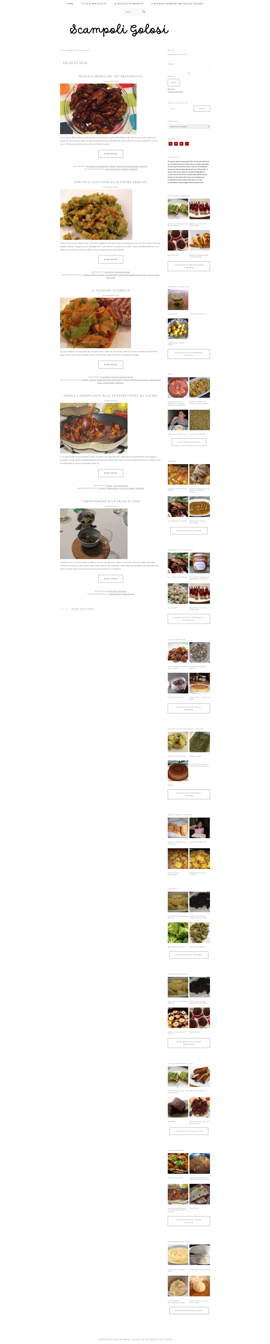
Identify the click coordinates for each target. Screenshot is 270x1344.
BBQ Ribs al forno (197, 1091)
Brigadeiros (173, 255)
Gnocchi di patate (197, 434)
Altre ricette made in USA (188, 1131)
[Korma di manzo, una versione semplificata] (199, 1163)
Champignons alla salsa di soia (110, 501)
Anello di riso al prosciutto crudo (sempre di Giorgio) (176, 403)
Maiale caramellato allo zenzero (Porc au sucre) (111, 395)
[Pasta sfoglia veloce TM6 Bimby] (199, 1296)
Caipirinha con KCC (198, 314)
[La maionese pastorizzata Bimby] (178, 1296)
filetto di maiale (127, 488)
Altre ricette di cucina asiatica (188, 1221)
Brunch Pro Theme (161, 1339)
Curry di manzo (175, 1178)
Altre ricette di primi (188, 442)
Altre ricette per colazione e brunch (189, 266)
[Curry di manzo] (178, 1163)
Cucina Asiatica (120, 485)
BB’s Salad (172, 608)
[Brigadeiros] (178, 250)
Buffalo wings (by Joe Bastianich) (110, 76)
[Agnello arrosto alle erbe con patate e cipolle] (199, 474)
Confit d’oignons (176, 697)
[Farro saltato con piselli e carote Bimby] (199, 387)
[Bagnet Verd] (199, 742)
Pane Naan (194, 1208)
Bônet (170, 785)
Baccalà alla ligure (177, 756)
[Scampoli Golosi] (135, 37)
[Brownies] (178, 1107)
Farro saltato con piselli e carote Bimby (199, 402)
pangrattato (111, 275)
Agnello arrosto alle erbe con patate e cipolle (199, 490)
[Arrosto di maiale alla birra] (199, 506)
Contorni (109, 272)
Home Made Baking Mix (199, 1269)
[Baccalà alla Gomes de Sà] (178, 1018)
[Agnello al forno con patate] (178, 474)
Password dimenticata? (175, 91)
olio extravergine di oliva (135, 380)
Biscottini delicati (198, 842)
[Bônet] (178, 771)
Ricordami (171, 76)
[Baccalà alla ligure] (178, 742)
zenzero (140, 488)
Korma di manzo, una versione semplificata (199, 1178)
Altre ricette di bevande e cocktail (189, 354)
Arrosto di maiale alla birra (197, 521)
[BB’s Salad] (178, 593)
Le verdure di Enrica (110, 290)
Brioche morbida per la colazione (198, 256)
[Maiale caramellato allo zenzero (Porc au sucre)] (178, 1194)
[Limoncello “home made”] (178, 328)
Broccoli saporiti (197, 947)
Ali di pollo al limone (177, 521)
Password (171, 64)
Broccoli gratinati (176, 947)
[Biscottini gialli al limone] (199, 858)
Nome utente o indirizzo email (178, 54)
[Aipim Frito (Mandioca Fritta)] (178, 902)
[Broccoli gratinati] (178, 932)
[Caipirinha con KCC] (199, 299)
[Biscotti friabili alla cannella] (178, 828)
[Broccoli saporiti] (199, 932)
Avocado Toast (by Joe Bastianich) (178, 224)
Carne (113, 166)
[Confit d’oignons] (178, 683)
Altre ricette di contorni (188, 955)
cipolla (86, 275)
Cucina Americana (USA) (127, 166)
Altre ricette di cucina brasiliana (188, 1043)
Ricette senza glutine (122, 377)
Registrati (171, 89)
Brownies (172, 1121)
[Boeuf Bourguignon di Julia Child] (178, 652)
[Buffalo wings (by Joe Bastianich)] (199, 1107)
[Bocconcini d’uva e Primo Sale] (199, 218)
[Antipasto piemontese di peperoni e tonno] (199, 563)
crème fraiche (98, 275)
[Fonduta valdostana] (178, 420)
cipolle (102, 488)
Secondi (144, 166)
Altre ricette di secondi (189, 530)
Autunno (112, 591)
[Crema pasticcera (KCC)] (178, 1264)
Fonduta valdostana (177, 434)
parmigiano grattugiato (130, 275)
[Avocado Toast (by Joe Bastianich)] (178, 218)
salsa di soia (153, 275)
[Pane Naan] (199, 1194)
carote (85, 380)
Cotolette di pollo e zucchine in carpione (199, 765)
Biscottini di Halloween (173, 873)
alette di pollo (112, 169)
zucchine (110, 277)
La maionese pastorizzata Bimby (176, 1301)
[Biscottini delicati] (199, 828)
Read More (110, 154)
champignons (115, 594)
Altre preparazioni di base (189, 1310)
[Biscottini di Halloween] (178, 858)
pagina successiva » (83, 609)
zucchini (119, 383)
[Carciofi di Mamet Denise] (199, 652)
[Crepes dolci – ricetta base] (199, 683)
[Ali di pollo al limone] (178, 506)
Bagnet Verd (195, 756)
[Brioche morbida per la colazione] (199, 250)
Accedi (173, 82)
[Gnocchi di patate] (199, 420)
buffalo (125, 169)
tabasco (133, 169)
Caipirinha (172, 314)
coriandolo (112, 488)
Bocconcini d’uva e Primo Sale (198, 224)
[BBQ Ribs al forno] (199, 1076)
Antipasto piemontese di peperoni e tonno (199, 578)
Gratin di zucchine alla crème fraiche (110, 182)
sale (144, 275)
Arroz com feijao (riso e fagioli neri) (198, 917)
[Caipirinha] (178, 299)
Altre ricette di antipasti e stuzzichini (188, 619)
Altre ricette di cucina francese (188, 708)
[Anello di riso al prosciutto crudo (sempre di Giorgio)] (178, 387)
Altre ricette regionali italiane (188, 794)
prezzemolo (155, 380)
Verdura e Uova (122, 272)
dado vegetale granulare (109, 380)
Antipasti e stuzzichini (98, 166)
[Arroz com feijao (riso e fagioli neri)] (199, 902)
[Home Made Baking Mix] (199, 1264)
